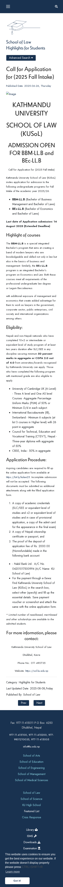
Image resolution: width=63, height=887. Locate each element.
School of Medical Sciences (31, 780)
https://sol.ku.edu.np (36, 671)
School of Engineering (31, 768)
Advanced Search (20, 58)
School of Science (31, 799)
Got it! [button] (17, 880)
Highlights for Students (25, 47)
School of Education (31, 762)
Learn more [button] (13, 871)
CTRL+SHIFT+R (32, 866)
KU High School (31, 805)
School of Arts (31, 756)
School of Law (18, 41)
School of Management (31, 774)
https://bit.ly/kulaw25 (18, 477)
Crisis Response (31, 817)
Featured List (31, 811)
